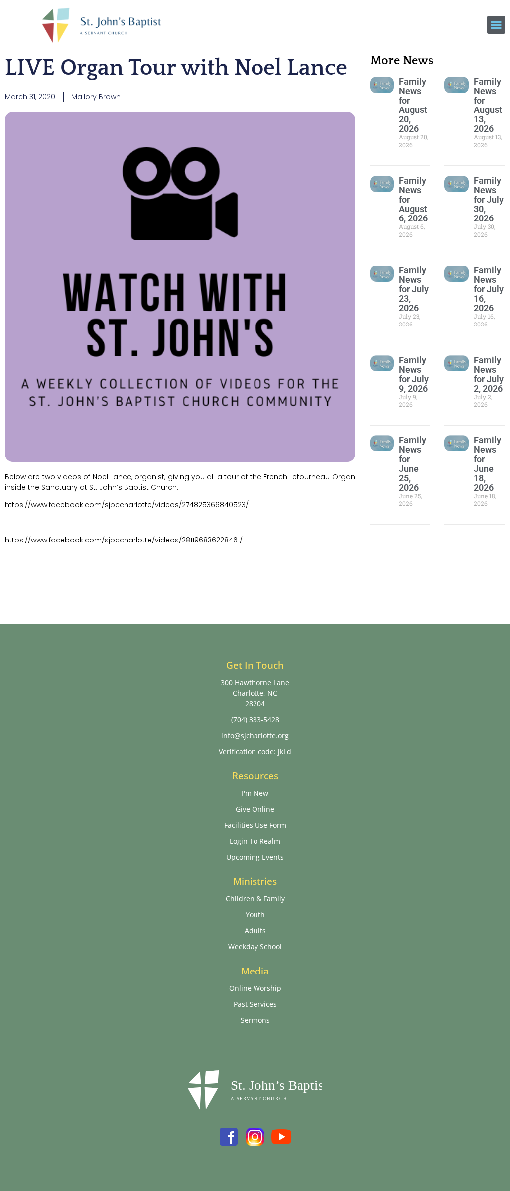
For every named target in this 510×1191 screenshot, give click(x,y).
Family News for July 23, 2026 (414, 289)
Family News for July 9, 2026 (414, 374)
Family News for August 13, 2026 (488, 105)
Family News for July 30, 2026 (489, 199)
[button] (496, 25)
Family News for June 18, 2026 (487, 464)
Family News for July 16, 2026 (489, 289)
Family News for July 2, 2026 (489, 374)
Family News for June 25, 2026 (412, 464)
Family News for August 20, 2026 (413, 105)
